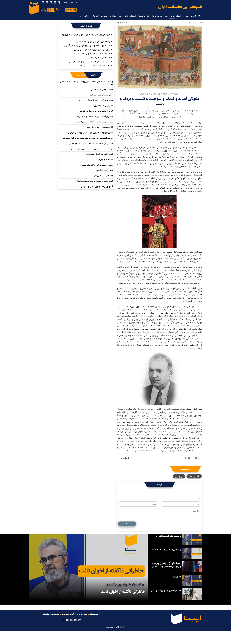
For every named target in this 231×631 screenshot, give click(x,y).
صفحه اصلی (198, 22)
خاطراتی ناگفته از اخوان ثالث (123, 591)
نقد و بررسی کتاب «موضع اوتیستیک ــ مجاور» (96, 100)
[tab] (93, 75)
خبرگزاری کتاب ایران (173, 123)
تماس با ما (83, 614)
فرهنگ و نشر (130, 16)
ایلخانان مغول (194, 476)
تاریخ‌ (172, 16)
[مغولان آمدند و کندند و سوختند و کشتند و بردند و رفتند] (159, 57)
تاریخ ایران (179, 476)
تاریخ (190, 22)
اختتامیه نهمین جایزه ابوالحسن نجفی (166, 590)
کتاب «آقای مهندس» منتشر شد (98, 57)
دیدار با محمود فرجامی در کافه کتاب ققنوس (97, 165)
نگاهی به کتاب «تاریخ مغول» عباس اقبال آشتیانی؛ (159, 93)
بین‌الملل (180, 16)
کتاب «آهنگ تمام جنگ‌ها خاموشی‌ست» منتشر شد (92, 53)
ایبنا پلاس (95, 16)
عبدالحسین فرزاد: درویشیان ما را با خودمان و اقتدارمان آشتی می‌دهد (85, 45)
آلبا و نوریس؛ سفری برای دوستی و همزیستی (97, 186)
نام (200, 498)
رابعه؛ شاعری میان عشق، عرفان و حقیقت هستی (93, 41)
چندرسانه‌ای (83, 16)
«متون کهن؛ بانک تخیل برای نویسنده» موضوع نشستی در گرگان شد (89, 132)
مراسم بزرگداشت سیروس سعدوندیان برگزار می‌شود (94, 116)
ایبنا (180, 7)
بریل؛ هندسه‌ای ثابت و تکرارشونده (101, 94)
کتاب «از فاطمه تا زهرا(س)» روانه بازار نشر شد (96, 111)
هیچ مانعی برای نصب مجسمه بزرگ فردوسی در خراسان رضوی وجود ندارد (86, 36)
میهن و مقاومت (115, 16)
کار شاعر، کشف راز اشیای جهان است (100, 127)
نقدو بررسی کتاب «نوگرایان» (103, 105)
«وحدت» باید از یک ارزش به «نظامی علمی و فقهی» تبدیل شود (90, 148)
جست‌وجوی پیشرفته (51, 614)
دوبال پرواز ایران (174, 577)
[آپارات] (79, 620)
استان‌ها (104, 16)
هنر (187, 16)
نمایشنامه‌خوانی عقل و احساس (102, 89)
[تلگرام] (75, 620)
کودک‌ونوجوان (157, 16)
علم (166, 16)
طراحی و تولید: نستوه (112, 627)
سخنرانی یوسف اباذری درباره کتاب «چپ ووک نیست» (94, 121)
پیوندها (65, 614)
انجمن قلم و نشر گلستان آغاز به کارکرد (99, 154)
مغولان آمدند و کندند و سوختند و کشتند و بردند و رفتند (159, 101)
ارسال (127, 524)
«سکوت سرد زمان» (106, 159)
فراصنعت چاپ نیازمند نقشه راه (168, 536)
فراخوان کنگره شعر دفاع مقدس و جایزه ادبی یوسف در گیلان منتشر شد (88, 138)
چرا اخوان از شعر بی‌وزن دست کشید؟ (166, 550)
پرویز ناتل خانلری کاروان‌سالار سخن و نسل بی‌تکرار (92, 49)
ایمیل (156, 498)
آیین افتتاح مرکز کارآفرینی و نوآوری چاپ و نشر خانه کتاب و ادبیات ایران (166, 565)
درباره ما (73, 614)
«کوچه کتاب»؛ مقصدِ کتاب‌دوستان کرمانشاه (95, 65)
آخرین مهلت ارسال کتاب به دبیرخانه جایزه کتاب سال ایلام (89, 61)
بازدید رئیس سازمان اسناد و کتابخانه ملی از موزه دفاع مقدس (91, 143)
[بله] (67, 620)
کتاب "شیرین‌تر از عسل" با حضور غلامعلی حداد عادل (94, 181)
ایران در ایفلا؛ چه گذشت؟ (104, 170)
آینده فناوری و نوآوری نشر (103, 175)
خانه (199, 16)
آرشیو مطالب (94, 614)
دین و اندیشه (143, 16)
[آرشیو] (63, 620)
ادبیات (193, 16)
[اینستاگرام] (71, 620)
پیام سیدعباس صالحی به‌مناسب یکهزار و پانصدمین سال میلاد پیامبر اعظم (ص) (86, 83)
